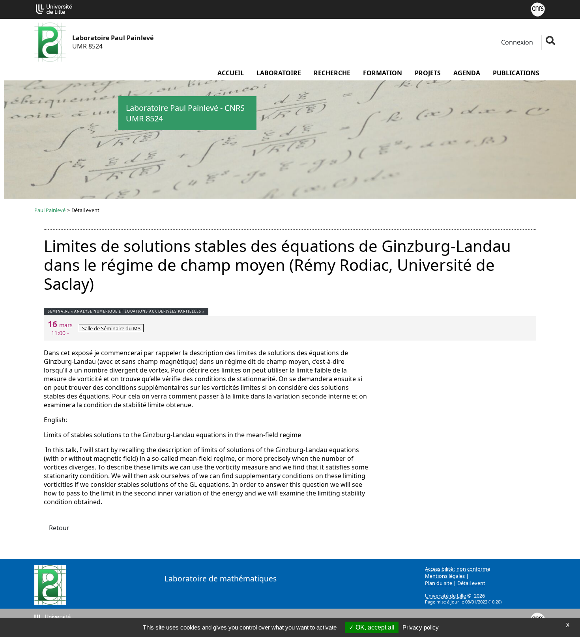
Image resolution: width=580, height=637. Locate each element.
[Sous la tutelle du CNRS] (538, 8)
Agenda (466, 73)
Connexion (516, 42)
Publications (516, 73)
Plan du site (438, 583)
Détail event (471, 583)
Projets (428, 73)
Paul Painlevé (49, 210)
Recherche (332, 73)
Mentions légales (445, 575)
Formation (382, 73)
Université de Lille (445, 595)
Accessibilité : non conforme (457, 568)
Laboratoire (278, 73)
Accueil (230, 73)
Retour (59, 527)
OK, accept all (374, 627)
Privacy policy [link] (420, 627)
